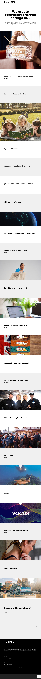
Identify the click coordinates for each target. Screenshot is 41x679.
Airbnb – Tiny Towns (12, 202)
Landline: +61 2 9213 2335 (8, 660)
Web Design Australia (20, 677)
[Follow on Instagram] (19, 668)
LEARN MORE (6, 78)
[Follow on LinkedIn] (21, 668)
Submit (20, 629)
